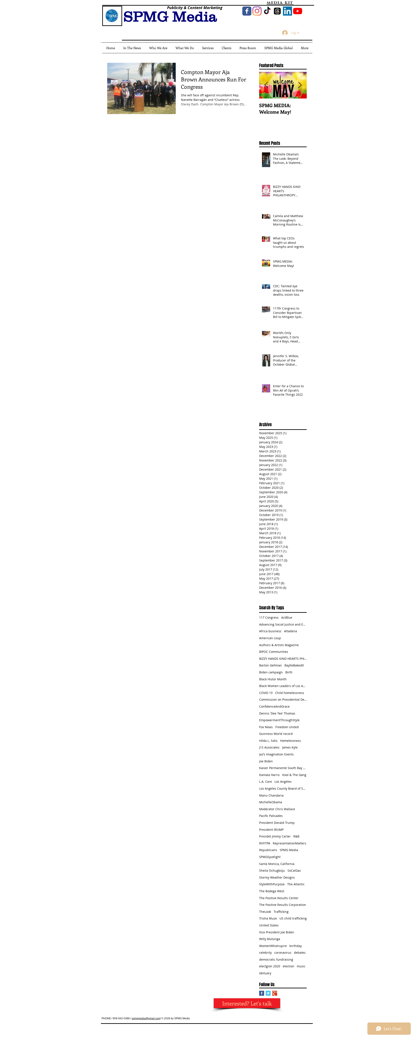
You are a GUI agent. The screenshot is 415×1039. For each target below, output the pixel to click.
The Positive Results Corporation (282, 905)
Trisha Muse (268, 918)
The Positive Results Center (278, 898)
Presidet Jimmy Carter (275, 836)
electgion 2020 (269, 966)
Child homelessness (289, 693)
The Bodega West (271, 891)
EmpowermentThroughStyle (279, 720)
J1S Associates (269, 747)
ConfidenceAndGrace (274, 706)
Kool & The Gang (294, 775)
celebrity (265, 952)
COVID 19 (266, 693)
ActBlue (286, 617)
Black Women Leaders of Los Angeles (283, 686)
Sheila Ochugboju (272, 870)
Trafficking (281, 912)
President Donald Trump (277, 823)
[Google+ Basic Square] (274, 993)
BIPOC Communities (273, 652)
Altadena (290, 631)
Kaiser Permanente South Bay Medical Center (283, 768)
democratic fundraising (276, 959)
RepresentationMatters (289, 843)
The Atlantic (296, 884)
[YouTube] (297, 11)
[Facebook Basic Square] (261, 993)
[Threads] (277, 11)
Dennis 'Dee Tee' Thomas (277, 713)
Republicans (268, 850)
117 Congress (269, 617)
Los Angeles (283, 781)
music (301, 966)
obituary (265, 973)
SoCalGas (294, 870)
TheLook (265, 912)
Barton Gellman (270, 665)
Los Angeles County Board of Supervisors (283, 788)
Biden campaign (271, 672)
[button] (278, 48)
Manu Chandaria (271, 795)
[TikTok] (267, 11)
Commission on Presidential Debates (283, 699)
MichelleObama (270, 802)
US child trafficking (293, 918)
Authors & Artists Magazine (279, 645)
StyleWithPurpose (272, 884)
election (288, 966)
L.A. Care (265, 781)
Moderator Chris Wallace (277, 809)
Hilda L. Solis (268, 741)
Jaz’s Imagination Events (276, 754)
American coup (270, 638)
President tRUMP (271, 830)
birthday (295, 946)
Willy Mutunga (269, 939)
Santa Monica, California (276, 864)
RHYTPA (264, 843)
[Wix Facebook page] (246, 11)
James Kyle (290, 747)
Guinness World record (276, 734)
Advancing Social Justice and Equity (283, 624)
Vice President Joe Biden (276, 932)
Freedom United (287, 727)
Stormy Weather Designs (277, 877)
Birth (288, 672)
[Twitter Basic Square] (268, 993)
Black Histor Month (273, 679)
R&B (296, 836)
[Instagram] (257, 11)
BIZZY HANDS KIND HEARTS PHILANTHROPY (283, 659)
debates (300, 952)
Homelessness (290, 741)
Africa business (270, 631)
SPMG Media (289, 850)
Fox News (266, 727)
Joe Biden (266, 761)
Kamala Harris (269, 775)
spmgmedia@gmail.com (146, 1018)
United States (269, 925)
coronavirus (282, 952)
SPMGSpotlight (270, 857)
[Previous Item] (266, 85)
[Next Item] (300, 85)
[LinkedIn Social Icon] (287, 11)
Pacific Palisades (271, 816)
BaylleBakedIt (294, 665)
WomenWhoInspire (273, 946)
